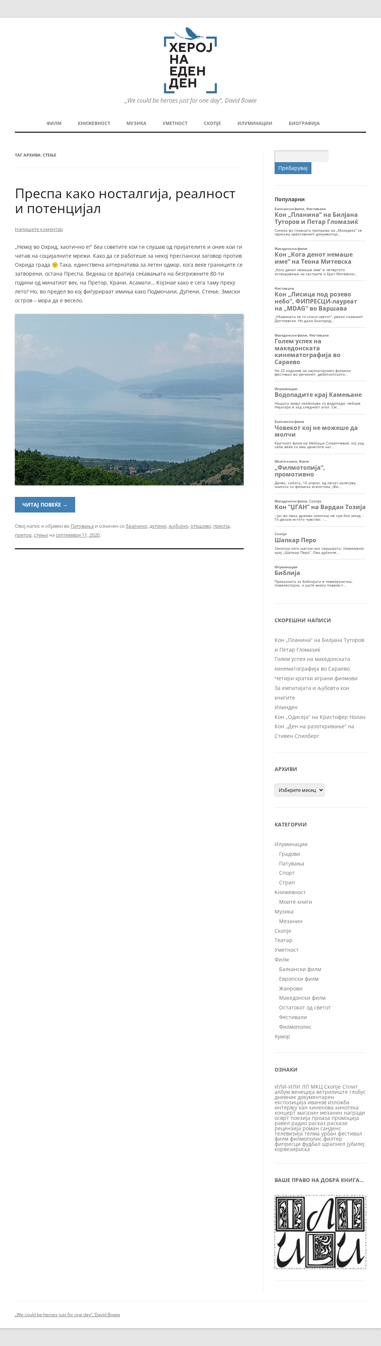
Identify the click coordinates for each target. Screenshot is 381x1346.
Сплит (350, 1086)
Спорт (287, 872)
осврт (282, 1117)
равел (282, 1123)
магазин (307, 1112)
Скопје (212, 123)
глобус (357, 1091)
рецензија (288, 1128)
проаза (321, 1117)
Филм (54, 123)
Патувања (82, 526)
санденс (330, 1128)
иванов (317, 1102)
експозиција (290, 1102)
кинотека (347, 1107)
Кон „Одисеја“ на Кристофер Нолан (320, 716)
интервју (286, 1107)
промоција (345, 1117)
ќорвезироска (292, 1149)
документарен (316, 1097)
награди (354, 1112)
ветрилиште (332, 1091)
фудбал (311, 1143)
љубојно (178, 526)
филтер (332, 1138)
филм (281, 1138)
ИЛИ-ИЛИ (287, 1086)
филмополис (306, 1138)
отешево (200, 526)
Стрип (287, 882)
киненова (321, 1107)
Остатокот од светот (305, 1007)
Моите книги (295, 901)
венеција (303, 1091)
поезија (300, 1117)
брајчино (136, 526)
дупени (158, 526)
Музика (136, 123)
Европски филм (298, 978)
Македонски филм (302, 997)
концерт (285, 1112)
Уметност (175, 123)
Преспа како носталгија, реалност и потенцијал (125, 200)
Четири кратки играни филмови (316, 678)
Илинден (286, 707)
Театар (283, 940)
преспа (221, 526)
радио (299, 1123)
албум (282, 1091)
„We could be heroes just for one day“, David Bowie (67, 1314)
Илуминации (254, 123)
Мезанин (290, 921)
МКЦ (317, 1086)
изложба (338, 1102)
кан (303, 1107)
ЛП (305, 1086)
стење (41, 534)
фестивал (350, 1133)
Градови (289, 853)
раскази (337, 1123)
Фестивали (293, 1017)
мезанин (331, 1112)
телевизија (289, 1133)
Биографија (304, 123)
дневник (285, 1097)
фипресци (288, 1143)
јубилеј (356, 1143)
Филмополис (295, 1026)
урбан (328, 1133)
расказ (317, 1123)
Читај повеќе (45, 504)
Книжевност (94, 123)
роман (310, 1128)
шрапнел (333, 1143)
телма (312, 1133)
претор (23, 534)
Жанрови (290, 988)
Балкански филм (300, 969)
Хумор (282, 1036)
